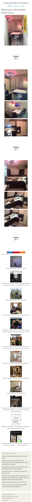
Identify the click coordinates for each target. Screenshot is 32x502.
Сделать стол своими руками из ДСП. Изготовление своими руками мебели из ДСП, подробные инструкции (15, 462)
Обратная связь (5, 500)
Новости (16, 6)
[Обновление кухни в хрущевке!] (16, 391)
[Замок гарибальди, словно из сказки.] (16, 298)
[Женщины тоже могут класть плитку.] (16, 266)
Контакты (4, 496)
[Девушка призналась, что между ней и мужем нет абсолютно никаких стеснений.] (16, 425)
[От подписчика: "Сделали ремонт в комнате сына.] (16, 313)
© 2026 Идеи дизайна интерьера (8, 494)
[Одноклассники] (22, 252)
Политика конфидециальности (8, 498)
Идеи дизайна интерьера (16, 3)
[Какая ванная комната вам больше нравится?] (16, 361)
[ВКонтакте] (10, 252)
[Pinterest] (16, 252)
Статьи (22, 6)
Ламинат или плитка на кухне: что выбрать (14, 482)
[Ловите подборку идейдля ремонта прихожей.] (16, 376)
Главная (9, 6)
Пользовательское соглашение (12, 496)
